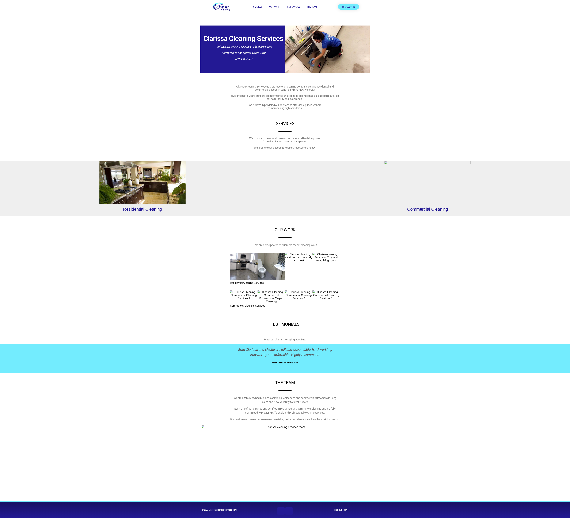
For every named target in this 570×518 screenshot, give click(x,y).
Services (257, 7)
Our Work (274, 7)
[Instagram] (289, 511)
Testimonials (293, 7)
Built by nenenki (341, 510)
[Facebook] (281, 511)
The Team (312, 7)
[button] (233, 266)
